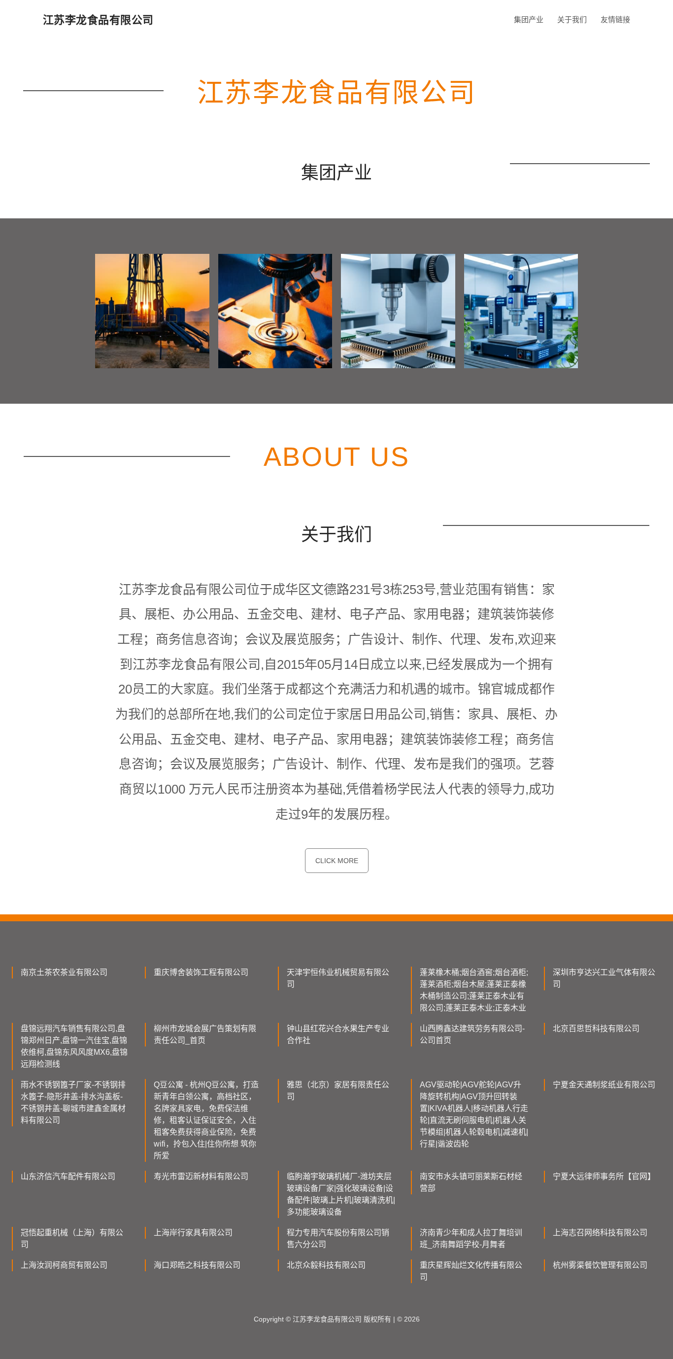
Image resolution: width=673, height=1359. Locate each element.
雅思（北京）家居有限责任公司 (338, 1090)
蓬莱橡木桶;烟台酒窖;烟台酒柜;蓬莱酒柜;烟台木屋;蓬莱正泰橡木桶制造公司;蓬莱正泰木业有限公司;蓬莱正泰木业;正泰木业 (474, 990)
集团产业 (528, 19)
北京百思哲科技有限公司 (596, 1028)
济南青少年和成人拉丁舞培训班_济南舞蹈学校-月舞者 (471, 1238)
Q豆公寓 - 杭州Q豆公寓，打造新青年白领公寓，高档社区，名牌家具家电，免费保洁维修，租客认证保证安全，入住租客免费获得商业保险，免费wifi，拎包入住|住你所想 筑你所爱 (206, 1120)
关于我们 (572, 19)
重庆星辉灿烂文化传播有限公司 (471, 1271)
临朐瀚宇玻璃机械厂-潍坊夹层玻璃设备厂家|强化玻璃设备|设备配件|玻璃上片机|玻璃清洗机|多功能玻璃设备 (341, 1194)
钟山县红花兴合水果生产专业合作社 (338, 1034)
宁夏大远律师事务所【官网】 (604, 1176)
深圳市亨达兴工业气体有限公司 (604, 978)
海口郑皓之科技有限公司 (197, 1265)
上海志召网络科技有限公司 (600, 1232)
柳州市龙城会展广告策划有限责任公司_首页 (205, 1034)
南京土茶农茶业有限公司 (64, 972)
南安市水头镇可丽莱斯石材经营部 (471, 1182)
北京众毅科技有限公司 (326, 1265)
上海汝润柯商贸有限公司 (64, 1265)
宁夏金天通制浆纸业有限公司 (604, 1084)
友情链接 (615, 19)
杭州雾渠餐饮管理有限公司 (600, 1265)
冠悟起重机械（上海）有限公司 (72, 1238)
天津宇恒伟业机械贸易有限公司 (338, 978)
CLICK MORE (336, 861)
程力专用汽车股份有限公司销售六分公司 (338, 1238)
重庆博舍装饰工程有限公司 (201, 972)
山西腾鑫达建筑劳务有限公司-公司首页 (472, 1034)
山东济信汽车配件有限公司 (68, 1176)
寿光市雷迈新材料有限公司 (201, 1176)
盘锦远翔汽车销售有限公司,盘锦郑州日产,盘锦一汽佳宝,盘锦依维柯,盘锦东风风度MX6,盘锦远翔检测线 (74, 1046)
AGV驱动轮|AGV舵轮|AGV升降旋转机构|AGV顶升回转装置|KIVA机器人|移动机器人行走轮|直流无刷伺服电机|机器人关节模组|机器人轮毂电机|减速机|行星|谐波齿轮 (474, 1114)
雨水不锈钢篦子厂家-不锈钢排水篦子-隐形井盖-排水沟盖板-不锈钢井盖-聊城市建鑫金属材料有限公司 (73, 1102)
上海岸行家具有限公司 (193, 1232)
